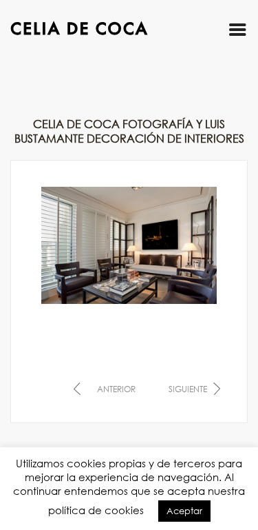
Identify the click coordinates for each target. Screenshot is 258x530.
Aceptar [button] (184, 510)
